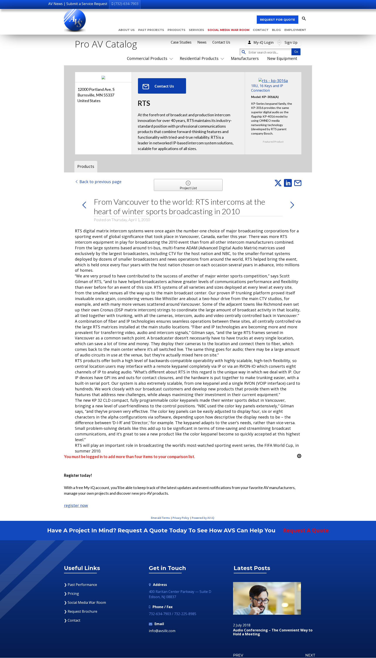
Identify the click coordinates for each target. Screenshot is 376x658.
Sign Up (291, 42)
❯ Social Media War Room (85, 602)
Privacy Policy (181, 518)
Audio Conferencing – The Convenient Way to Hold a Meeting (272, 632)
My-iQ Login (263, 42)
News (201, 42)
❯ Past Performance (80, 584)
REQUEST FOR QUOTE (277, 19)
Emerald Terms (160, 518)
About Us (126, 30)
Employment (295, 30)
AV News (55, 3)
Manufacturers (245, 58)
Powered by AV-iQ (203, 518)
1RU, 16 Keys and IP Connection (267, 88)
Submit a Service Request (86, 3)
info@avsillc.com (162, 630)
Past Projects (151, 30)
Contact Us (221, 42)
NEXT (310, 655)
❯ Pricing (71, 593)
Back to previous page (99, 181)
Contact (261, 30)
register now (76, 505)
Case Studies (181, 42)
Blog (276, 30)
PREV (238, 655)
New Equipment (282, 58)
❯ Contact (72, 620)
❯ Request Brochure (80, 611)
